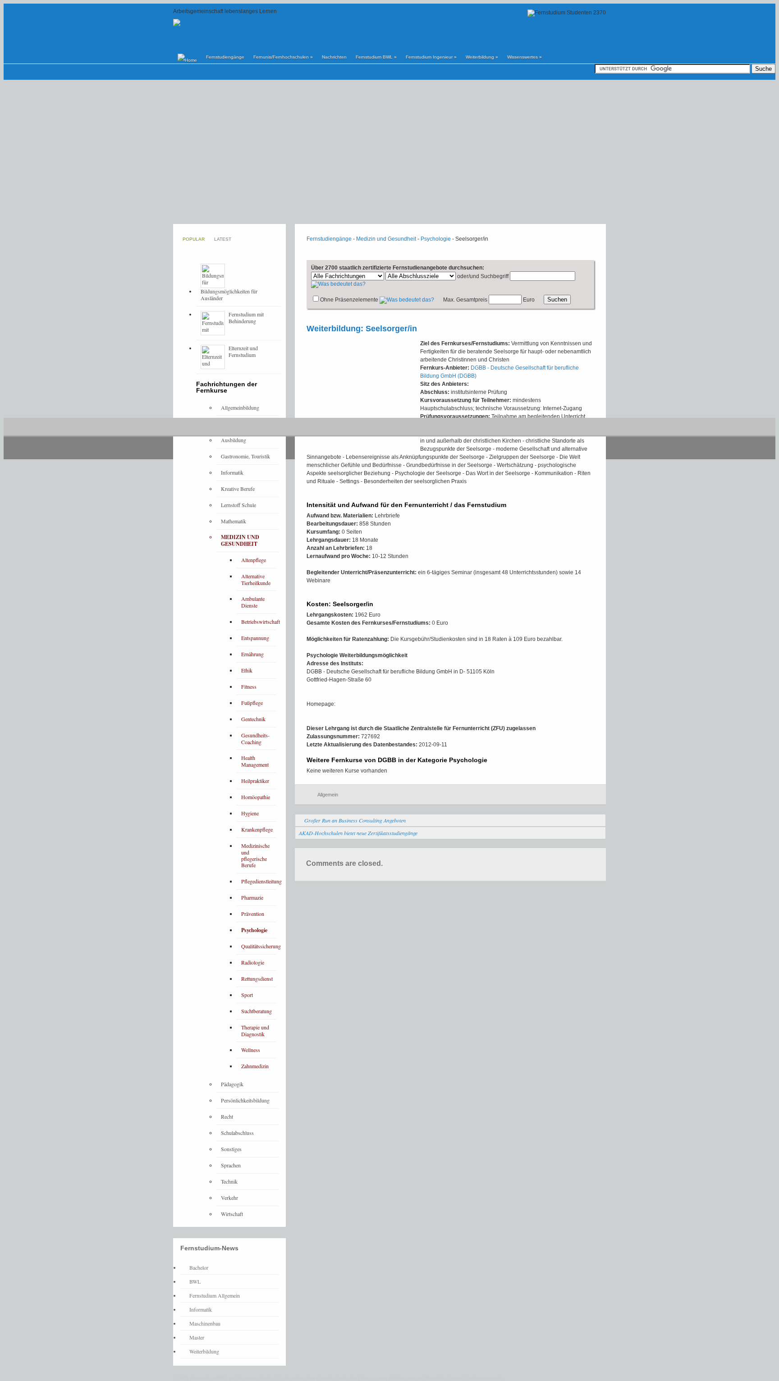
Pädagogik (232, 1084)
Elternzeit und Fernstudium (243, 351)
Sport (247, 994)
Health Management (255, 761)
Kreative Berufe (238, 488)
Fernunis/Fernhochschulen (283, 57)
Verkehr (229, 1197)
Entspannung (255, 637)
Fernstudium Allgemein (214, 1295)
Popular (194, 239)
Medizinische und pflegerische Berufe (255, 855)
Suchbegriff (495, 276)
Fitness (249, 686)
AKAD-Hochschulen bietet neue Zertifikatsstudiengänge (358, 833)
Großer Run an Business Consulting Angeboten (355, 820)
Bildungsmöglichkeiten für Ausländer (229, 295)
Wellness (250, 1049)
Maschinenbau (204, 1323)
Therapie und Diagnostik (255, 1031)
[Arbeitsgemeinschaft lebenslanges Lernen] (224, 22)
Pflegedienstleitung (261, 881)
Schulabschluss (237, 1132)
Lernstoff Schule (238, 504)
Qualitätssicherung (261, 946)
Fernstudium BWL (376, 57)
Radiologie (252, 962)
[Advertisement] (389, 152)
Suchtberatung (256, 1011)
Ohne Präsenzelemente (349, 300)
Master (196, 1337)
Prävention (252, 913)
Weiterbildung (482, 57)
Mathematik (233, 521)
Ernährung (252, 654)
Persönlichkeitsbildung (245, 1100)
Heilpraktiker (255, 780)
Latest (222, 239)
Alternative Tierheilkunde (255, 579)
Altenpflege (253, 559)
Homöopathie (255, 796)
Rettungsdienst (257, 978)
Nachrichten (334, 57)
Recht (227, 1116)
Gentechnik (253, 719)
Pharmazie (252, 897)
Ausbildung (233, 440)
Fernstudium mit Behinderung (246, 318)
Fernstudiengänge (225, 57)
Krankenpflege (257, 829)
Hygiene (250, 813)
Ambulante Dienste (253, 602)
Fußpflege (252, 702)
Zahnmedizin (255, 1066)
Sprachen (231, 1165)
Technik (229, 1181)
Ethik (246, 670)
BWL (195, 1281)
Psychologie (436, 239)
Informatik (232, 472)
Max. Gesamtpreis (465, 300)
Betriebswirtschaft (260, 621)
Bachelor (198, 1267)
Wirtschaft (232, 1213)
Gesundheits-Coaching (255, 738)
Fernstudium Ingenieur (431, 57)
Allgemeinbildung (240, 407)
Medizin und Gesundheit (386, 239)
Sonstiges (231, 1148)
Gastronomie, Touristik (245, 456)
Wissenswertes (524, 57)
